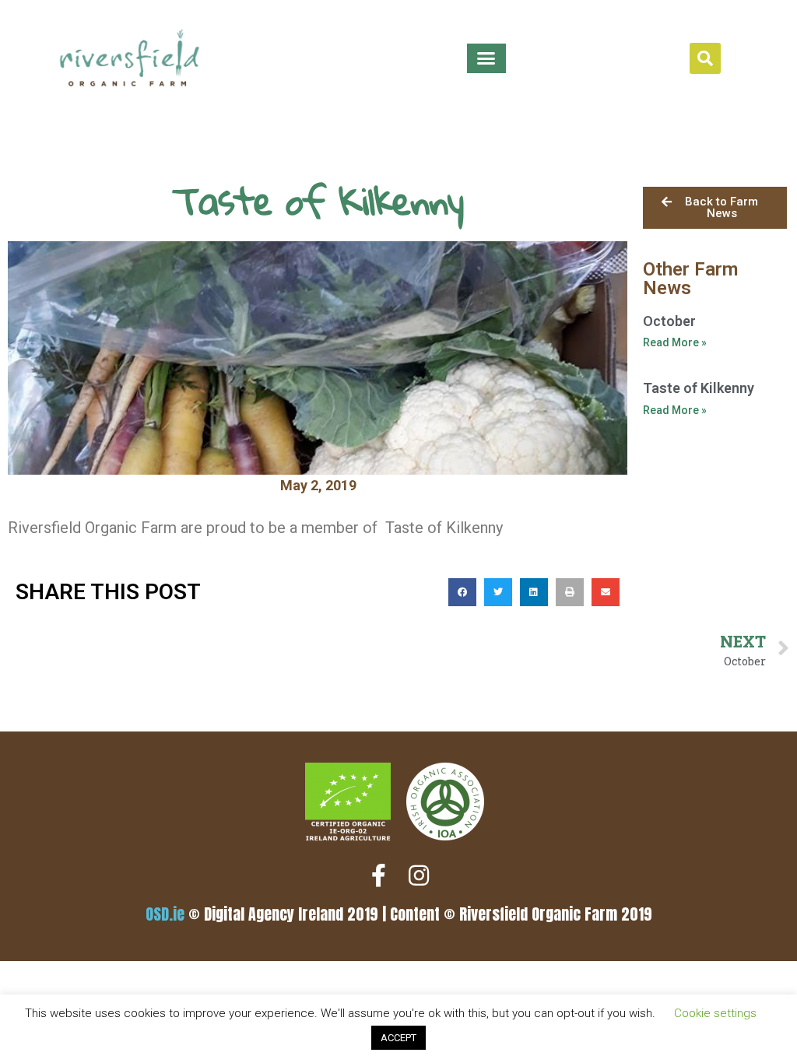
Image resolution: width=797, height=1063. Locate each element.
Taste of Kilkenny (698, 388)
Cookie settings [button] (715, 1013)
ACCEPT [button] (398, 1038)
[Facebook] (378, 875)
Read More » (675, 342)
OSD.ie (165, 914)
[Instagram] (418, 875)
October (669, 321)
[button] (486, 58)
